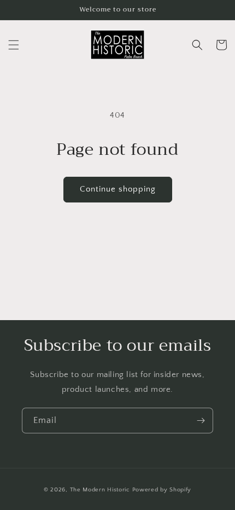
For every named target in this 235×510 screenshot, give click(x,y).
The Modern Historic (101, 489)
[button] (14, 45)
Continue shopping (118, 189)
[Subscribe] (201, 420)
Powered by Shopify (162, 489)
